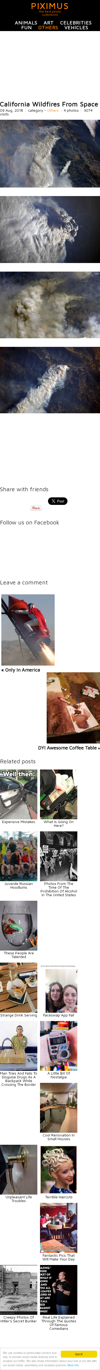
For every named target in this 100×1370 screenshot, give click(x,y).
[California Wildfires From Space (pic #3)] (50, 337)
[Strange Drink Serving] (18, 1011)
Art (49, 22)
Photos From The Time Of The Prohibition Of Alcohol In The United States (59, 889)
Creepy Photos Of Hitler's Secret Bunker (19, 1319)
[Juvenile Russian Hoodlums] (18, 879)
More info (73, 1365)
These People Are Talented (19, 955)
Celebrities (76, 22)
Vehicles (76, 27)
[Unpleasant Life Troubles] (18, 1193)
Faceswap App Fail (58, 1015)
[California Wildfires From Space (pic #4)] (50, 412)
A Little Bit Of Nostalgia (58, 1075)
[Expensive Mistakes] (18, 818)
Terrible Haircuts (59, 1197)
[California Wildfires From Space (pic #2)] (50, 261)
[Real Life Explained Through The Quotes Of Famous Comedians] (58, 1313)
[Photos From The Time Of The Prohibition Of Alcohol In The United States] (58, 879)
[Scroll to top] (82, 1346)
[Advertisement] (50, 66)
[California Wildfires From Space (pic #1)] (50, 186)
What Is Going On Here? (59, 823)
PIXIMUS (50, 6)
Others (48, 27)
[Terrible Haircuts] (58, 1193)
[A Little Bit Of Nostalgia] (58, 1069)
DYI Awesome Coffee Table (67, 747)
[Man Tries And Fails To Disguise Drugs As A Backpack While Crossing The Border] (18, 1069)
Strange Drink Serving (18, 1015)
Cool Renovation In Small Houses (59, 1137)
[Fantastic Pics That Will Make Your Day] (58, 1251)
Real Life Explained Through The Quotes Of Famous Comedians (58, 1323)
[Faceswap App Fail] (58, 1011)
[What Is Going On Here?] (58, 818)
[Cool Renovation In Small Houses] (58, 1131)
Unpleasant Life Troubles (19, 1199)
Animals (26, 22)
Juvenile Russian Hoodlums (19, 885)
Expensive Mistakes (18, 821)
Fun (26, 27)
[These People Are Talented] (18, 949)
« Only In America (20, 670)
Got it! (79, 1354)
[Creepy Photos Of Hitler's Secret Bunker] (18, 1313)
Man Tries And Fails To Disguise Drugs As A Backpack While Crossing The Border (18, 1079)
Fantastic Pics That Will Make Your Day (58, 1257)
